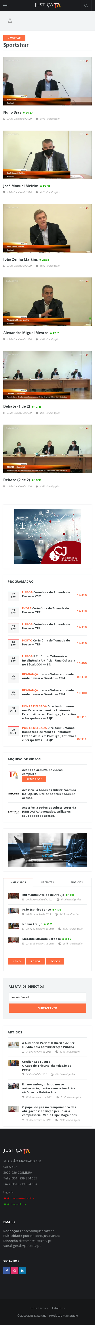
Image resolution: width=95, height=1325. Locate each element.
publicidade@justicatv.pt (41, 1235)
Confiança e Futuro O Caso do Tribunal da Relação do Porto (47, 1066)
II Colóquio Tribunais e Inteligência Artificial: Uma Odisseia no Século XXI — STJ (48, 660)
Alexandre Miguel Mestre (31, 332)
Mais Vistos (18, 882)
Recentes (47, 882)
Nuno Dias (17, 112)
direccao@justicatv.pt (35, 1240)
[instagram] (14, 1270)
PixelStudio (70, 1316)
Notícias (77, 882)
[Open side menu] (5, 5)
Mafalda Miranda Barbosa (41, 939)
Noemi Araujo (32, 924)
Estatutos (58, 1308)
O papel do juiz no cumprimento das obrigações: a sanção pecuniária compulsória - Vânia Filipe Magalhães (49, 1111)
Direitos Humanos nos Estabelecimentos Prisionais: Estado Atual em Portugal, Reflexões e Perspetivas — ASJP (49, 712)
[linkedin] (22, 1270)
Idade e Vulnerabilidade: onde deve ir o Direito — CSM (48, 676)
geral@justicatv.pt (27, 1245)
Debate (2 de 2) (22, 479)
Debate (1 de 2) (22, 406)
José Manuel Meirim (26, 185)
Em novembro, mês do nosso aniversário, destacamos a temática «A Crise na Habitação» (48, 1088)
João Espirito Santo (36, 909)
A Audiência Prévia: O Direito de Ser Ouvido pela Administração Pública (48, 1045)
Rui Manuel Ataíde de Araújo (43, 895)
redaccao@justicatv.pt (37, 1231)
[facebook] (6, 1270)
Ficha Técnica (39, 1308)
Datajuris (40, 1316)
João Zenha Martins (26, 259)
